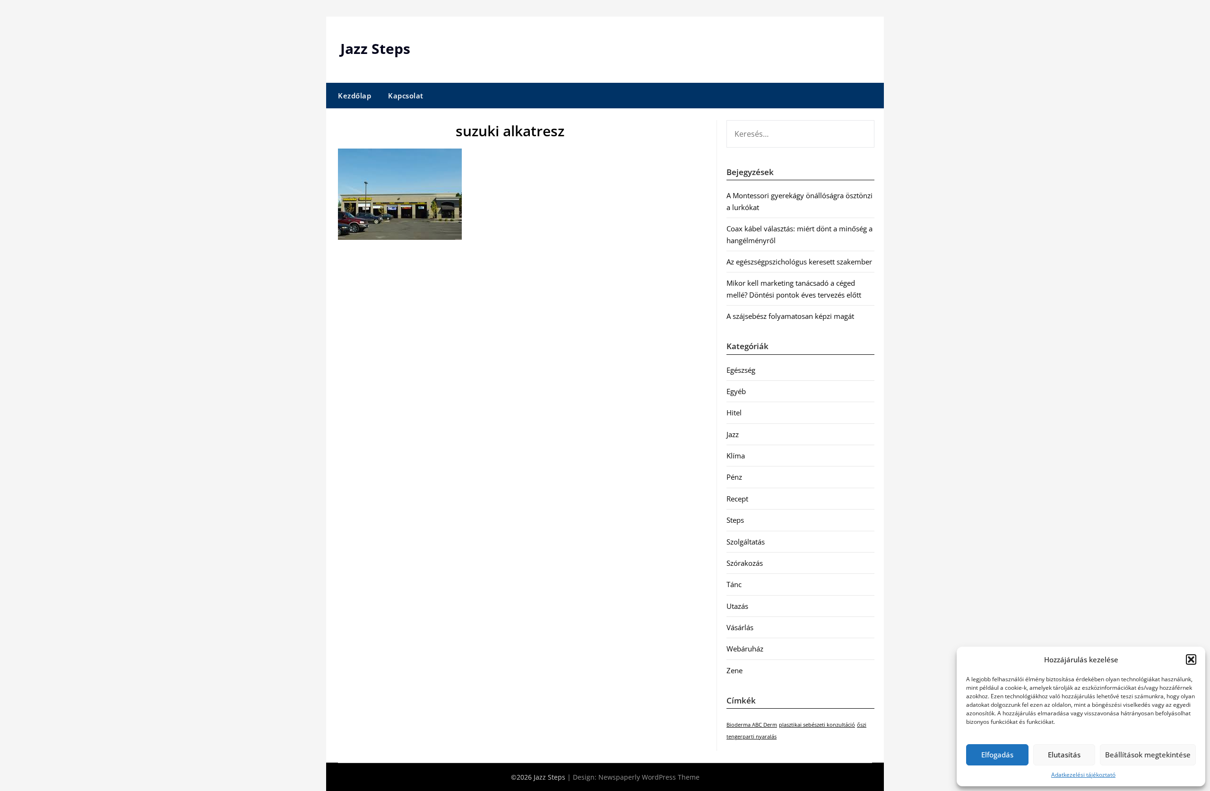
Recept (737, 498)
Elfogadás (997, 754)
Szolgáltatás (745, 541)
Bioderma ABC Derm (751, 724)
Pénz (734, 477)
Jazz (732, 434)
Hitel (734, 412)
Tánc (734, 584)
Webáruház (744, 648)
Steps (735, 520)
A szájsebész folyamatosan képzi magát (790, 316)
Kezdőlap (354, 95)
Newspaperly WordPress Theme (649, 777)
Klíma (735, 455)
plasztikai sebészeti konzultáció (817, 724)
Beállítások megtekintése (1148, 754)
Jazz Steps (375, 48)
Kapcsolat (406, 95)
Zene (734, 670)
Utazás (737, 606)
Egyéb (736, 391)
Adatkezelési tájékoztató (1083, 775)
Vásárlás (739, 627)
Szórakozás (744, 563)
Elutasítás (1064, 754)
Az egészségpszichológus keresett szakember (799, 261)
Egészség (740, 370)
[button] (1191, 659)
